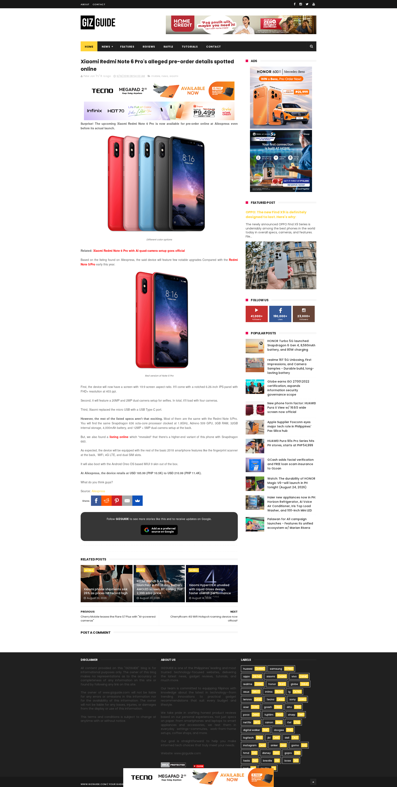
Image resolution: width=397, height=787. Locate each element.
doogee (279, 730)
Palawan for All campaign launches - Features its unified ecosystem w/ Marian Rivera (290, 523)
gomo (295, 745)
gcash (268, 707)
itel (289, 722)
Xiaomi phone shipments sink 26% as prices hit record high (106, 591)
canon (269, 722)
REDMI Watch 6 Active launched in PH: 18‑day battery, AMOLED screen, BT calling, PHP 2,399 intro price (160, 587)
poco (246, 714)
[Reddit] (106, 500)
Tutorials (190, 46)
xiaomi (174, 76)
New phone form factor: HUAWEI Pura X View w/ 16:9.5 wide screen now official (291, 407)
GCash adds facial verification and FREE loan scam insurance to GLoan (290, 464)
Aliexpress (98, 491)
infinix (269, 691)
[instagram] (300, 4)
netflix (247, 722)
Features (127, 46)
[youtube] (313, 4)
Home (89, 46)
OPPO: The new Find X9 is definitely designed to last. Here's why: (276, 214)
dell (287, 737)
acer (246, 707)
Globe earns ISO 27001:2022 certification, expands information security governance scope (288, 388)
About (85, 4)
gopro (288, 753)
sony (292, 699)
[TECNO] (198, 777)
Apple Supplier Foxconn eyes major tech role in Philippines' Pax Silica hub (289, 426)
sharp (291, 714)
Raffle (168, 46)
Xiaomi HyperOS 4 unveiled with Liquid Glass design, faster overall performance (210, 589)
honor (272, 684)
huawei (247, 669)
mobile (155, 76)
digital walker (251, 730)
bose (288, 760)
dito (289, 707)
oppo (246, 676)
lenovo (247, 699)
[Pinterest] (117, 500)
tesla (246, 760)
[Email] (127, 500)
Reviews (149, 46)
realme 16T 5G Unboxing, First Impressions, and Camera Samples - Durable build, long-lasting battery (290, 366)
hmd (246, 753)
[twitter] (307, 4)
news (164, 76)
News (106, 46)
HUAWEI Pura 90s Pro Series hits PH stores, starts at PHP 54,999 (290, 443)
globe (294, 684)
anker (274, 745)
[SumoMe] (137, 500)
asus (246, 691)
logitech (248, 737)
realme (247, 684)
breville (267, 760)
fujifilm (268, 714)
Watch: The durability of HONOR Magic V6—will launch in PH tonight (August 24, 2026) (291, 482)
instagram (250, 745)
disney (266, 753)
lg (289, 691)
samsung (276, 669)
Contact (99, 4)
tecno (270, 699)
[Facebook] (96, 500)
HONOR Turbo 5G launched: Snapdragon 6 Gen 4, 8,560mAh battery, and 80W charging (291, 345)
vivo (294, 676)
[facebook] (294, 4)
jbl (269, 737)
